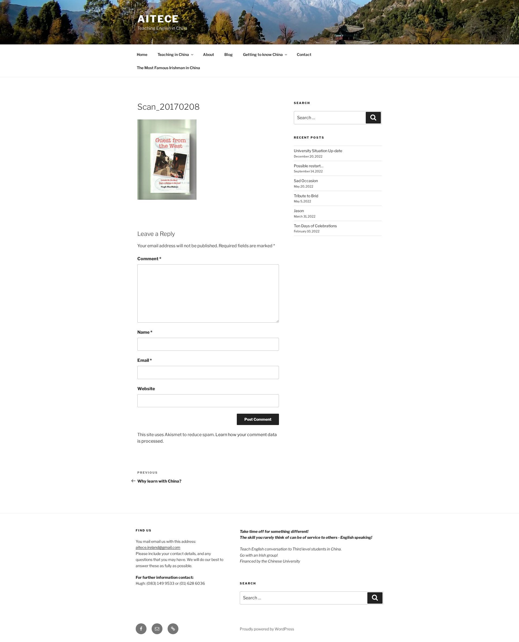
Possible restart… (308, 165)
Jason (299, 210)
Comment (149, 258)
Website (146, 388)
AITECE (158, 19)
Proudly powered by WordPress (267, 629)
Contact (304, 54)
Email (144, 360)
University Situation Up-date (318, 150)
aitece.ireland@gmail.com (158, 547)
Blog (228, 54)
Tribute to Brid (306, 195)
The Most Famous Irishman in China (168, 67)
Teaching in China (173, 54)
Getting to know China (263, 54)
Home (142, 54)
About (208, 54)
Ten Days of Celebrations (315, 225)
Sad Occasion (306, 180)
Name (144, 332)
